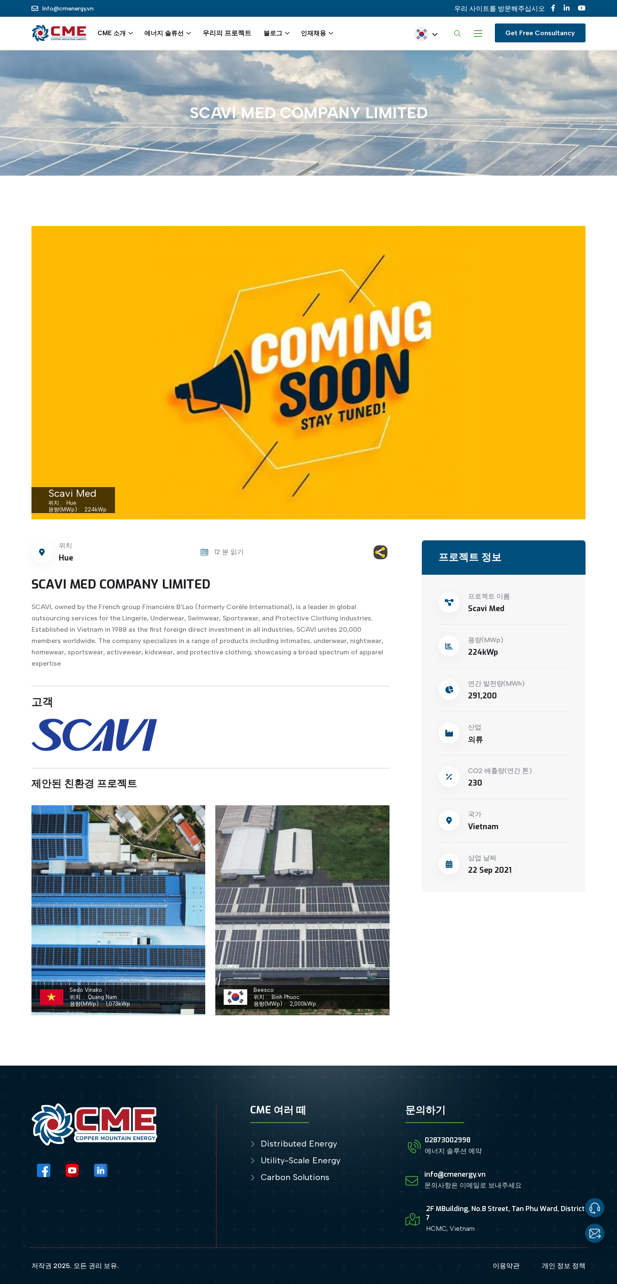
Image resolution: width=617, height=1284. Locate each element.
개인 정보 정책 (564, 1266)
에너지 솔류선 (164, 33)
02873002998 (448, 1140)
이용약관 (506, 1266)
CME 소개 (111, 33)
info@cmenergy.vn (455, 1174)
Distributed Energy (299, 1144)
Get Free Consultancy (540, 33)
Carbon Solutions (295, 1177)
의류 (475, 739)
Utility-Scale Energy (300, 1160)
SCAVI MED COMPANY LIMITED (120, 584)
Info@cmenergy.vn (68, 8)
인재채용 (313, 33)
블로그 (273, 33)
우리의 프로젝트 (227, 33)
